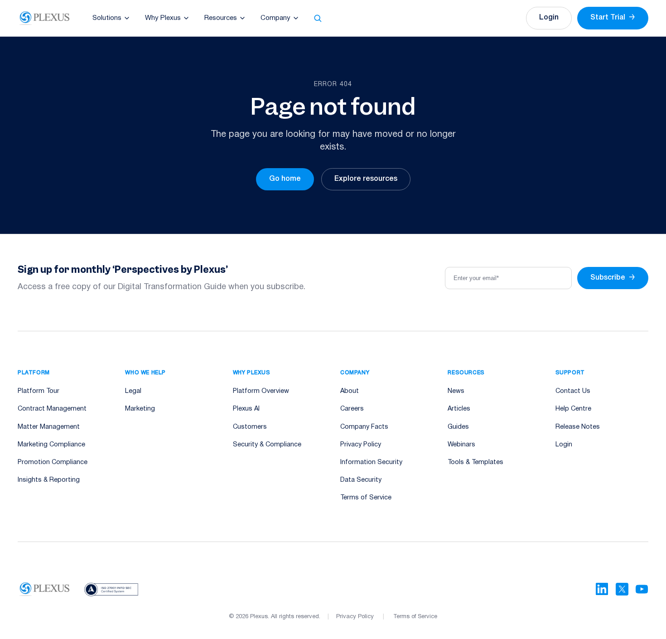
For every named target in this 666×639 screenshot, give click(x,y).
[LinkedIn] (602, 589)
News (456, 391)
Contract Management (52, 409)
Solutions (106, 18)
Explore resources (365, 179)
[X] (622, 589)
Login (549, 18)
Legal (133, 391)
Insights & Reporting (49, 480)
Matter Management (49, 427)
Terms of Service (365, 498)
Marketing (140, 409)
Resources (220, 18)
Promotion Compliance (52, 462)
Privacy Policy (360, 445)
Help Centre (573, 409)
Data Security (360, 480)
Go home (285, 179)
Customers (250, 427)
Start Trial (612, 18)
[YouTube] (642, 589)
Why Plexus (163, 18)
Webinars (461, 445)
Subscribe (612, 278)
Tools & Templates (475, 462)
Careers (352, 409)
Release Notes (577, 427)
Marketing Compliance (51, 445)
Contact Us (572, 391)
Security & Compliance (267, 445)
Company (275, 18)
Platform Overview (261, 391)
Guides (458, 427)
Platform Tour (38, 391)
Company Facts (364, 427)
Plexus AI (246, 409)
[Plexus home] (45, 18)
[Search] (317, 18)
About (349, 391)
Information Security (371, 462)
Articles (459, 409)
